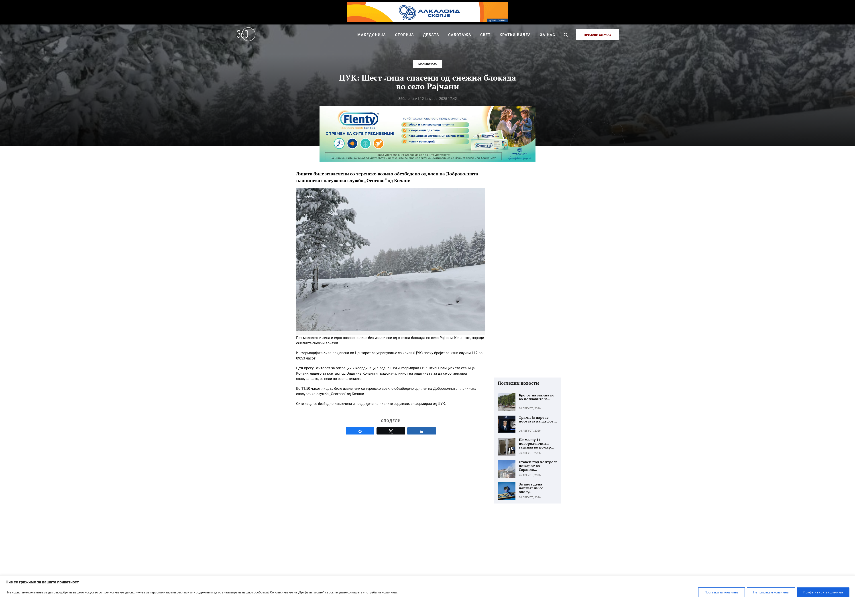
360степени (407, 99)
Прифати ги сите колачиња (823, 592)
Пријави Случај (597, 35)
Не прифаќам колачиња (771, 592)
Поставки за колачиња (721, 592)
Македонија (427, 63)
